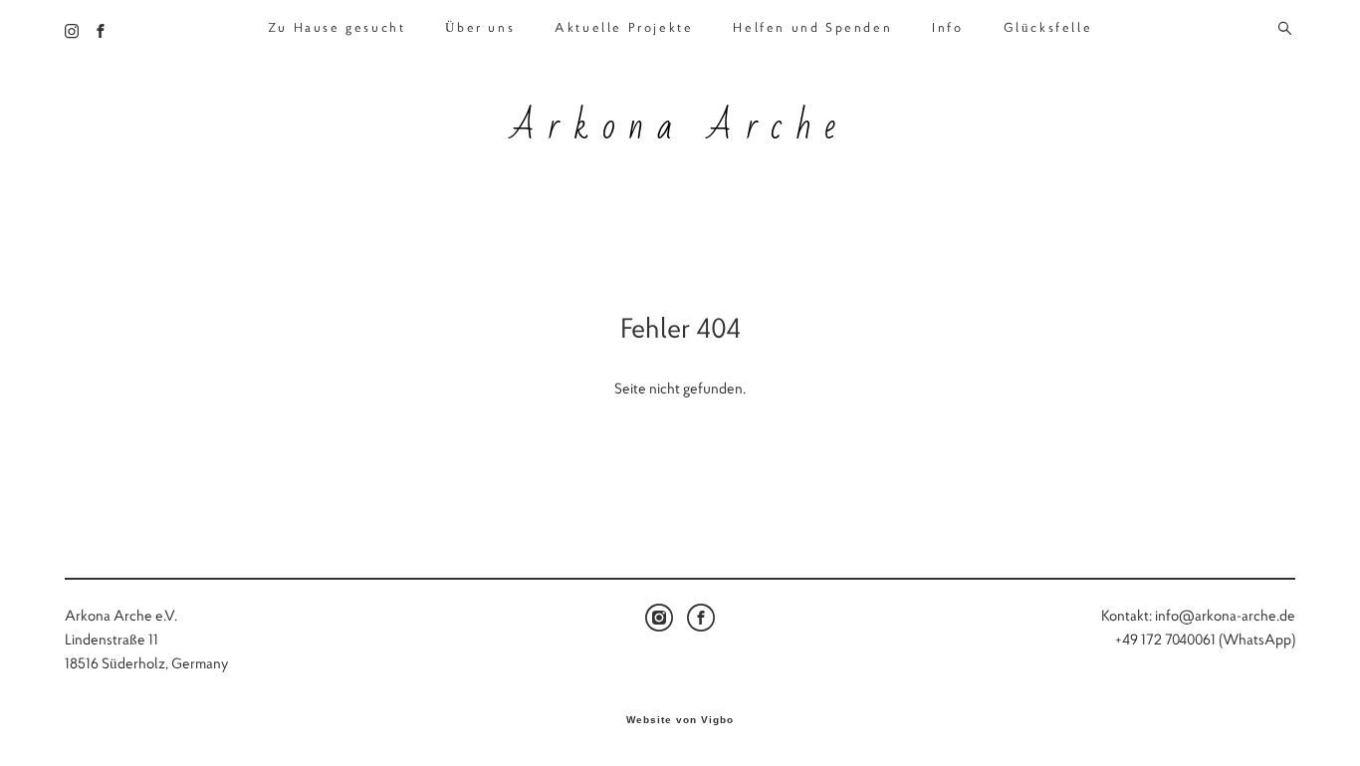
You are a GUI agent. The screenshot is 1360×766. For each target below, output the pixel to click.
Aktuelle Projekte (624, 28)
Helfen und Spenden (812, 28)
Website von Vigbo (680, 720)
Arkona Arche (680, 127)
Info (947, 28)
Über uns (480, 28)
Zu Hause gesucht (337, 28)
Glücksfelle (1048, 28)
